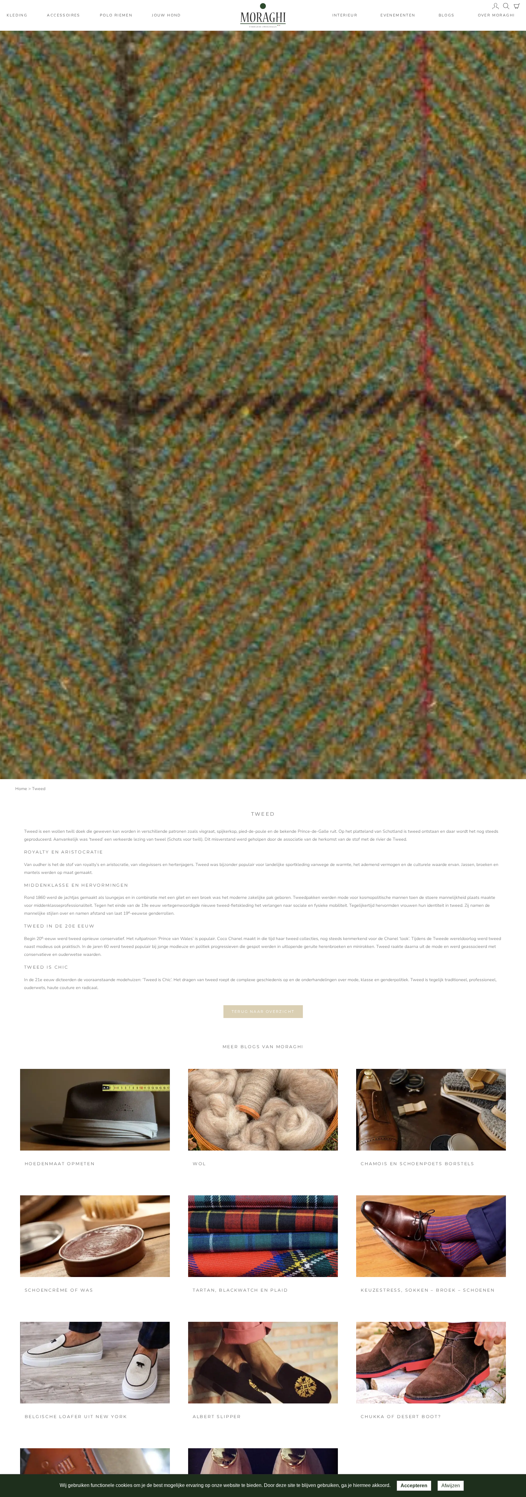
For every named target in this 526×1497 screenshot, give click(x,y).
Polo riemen (116, 15)
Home (21, 789)
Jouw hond (166, 15)
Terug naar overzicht (263, 1011)
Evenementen (397, 15)
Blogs (447, 15)
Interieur (345, 15)
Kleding (17, 15)
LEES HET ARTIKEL (95, 1110)
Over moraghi (496, 15)
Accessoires (63, 15)
